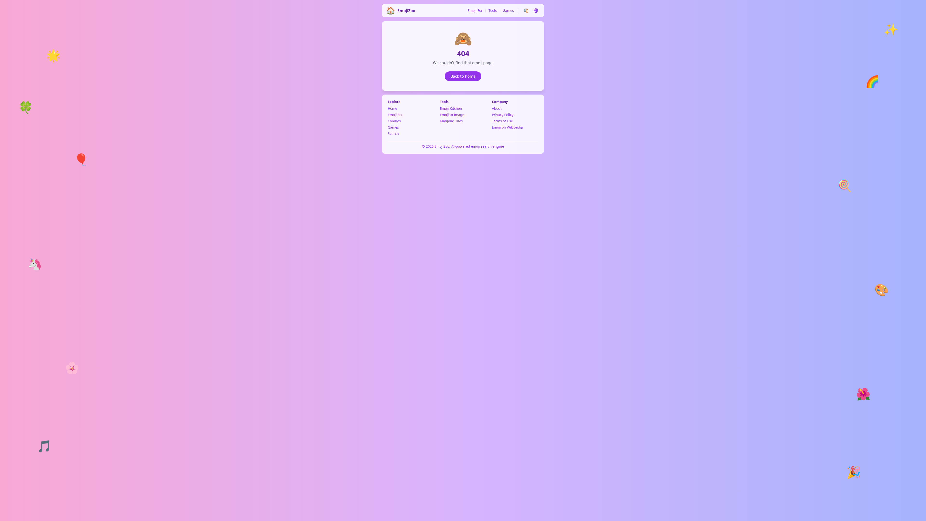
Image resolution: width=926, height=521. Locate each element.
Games (508, 10)
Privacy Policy (502, 114)
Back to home (463, 76)
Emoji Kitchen (451, 108)
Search (393, 133)
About (497, 108)
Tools (493, 10)
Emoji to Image (452, 114)
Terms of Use (502, 121)
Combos (394, 121)
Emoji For (475, 10)
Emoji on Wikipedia (507, 127)
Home (392, 108)
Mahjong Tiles (451, 121)
